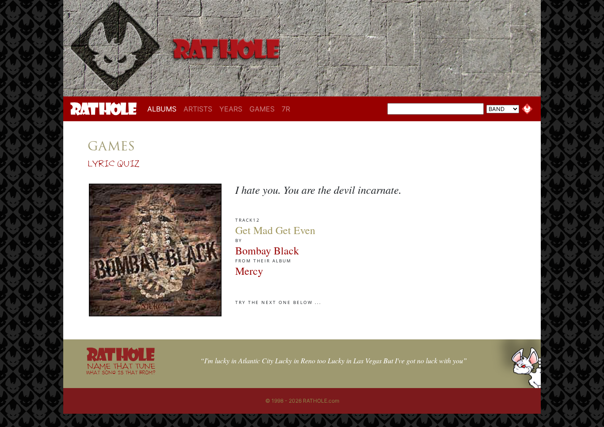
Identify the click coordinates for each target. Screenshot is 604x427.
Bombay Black (267, 250)
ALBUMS (163, 108)
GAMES (262, 108)
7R (286, 108)
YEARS (230, 108)
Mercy (249, 271)
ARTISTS (197, 108)
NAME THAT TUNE (120, 368)
